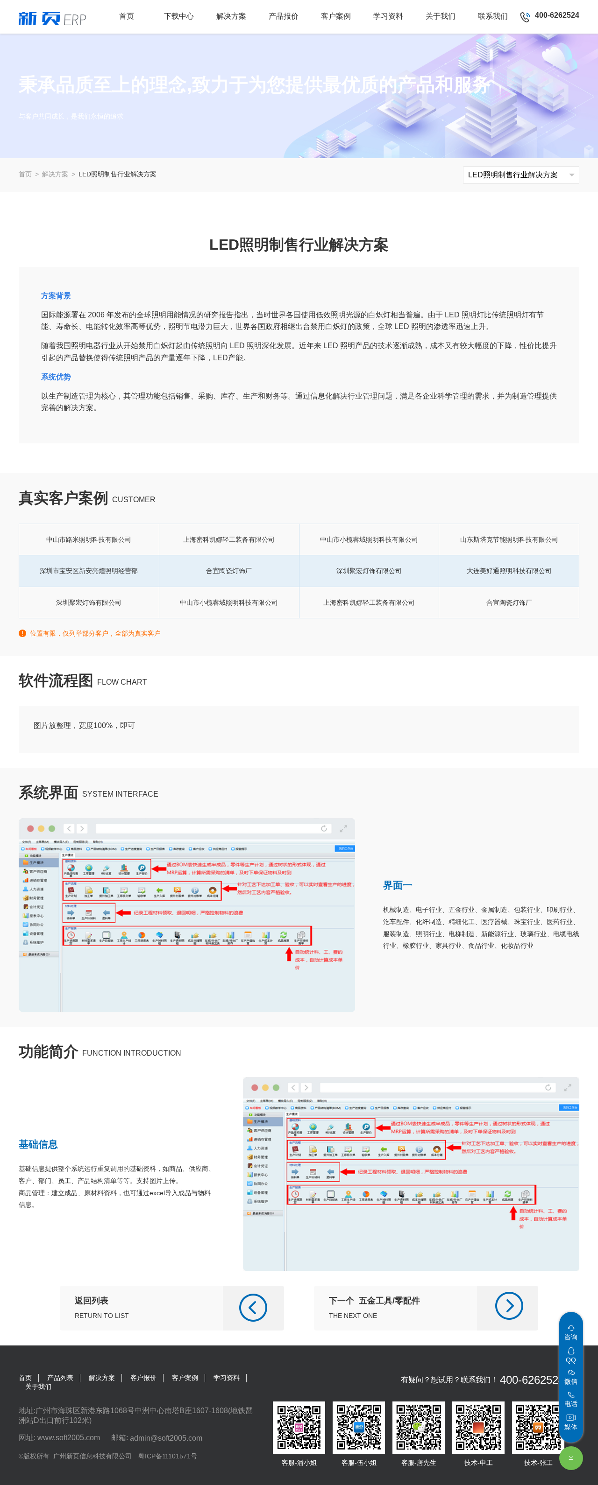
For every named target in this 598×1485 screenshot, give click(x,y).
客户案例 (185, 1377)
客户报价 (143, 1377)
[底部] (571, 1458)
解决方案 (55, 174)
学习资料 (227, 1377)
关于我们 (38, 1386)
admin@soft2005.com (166, 1438)
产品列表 (60, 1377)
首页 (25, 174)
